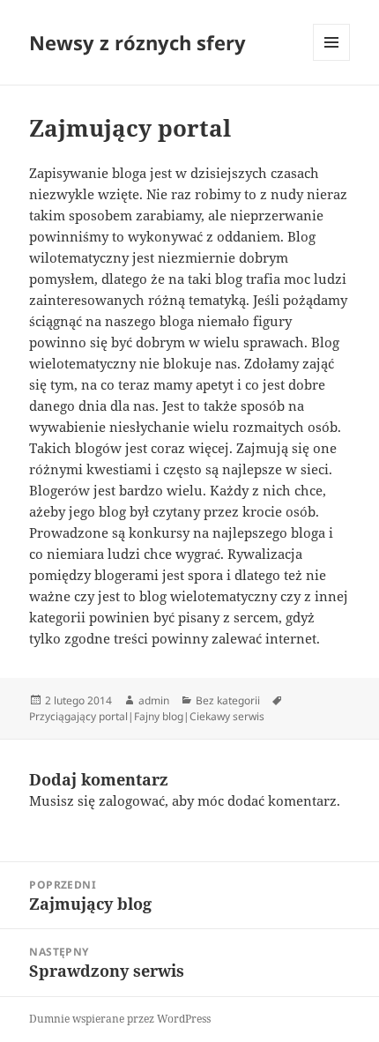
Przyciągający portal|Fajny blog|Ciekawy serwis (146, 716)
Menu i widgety (332, 60)
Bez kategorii (228, 700)
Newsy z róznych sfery (137, 42)
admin (153, 700)
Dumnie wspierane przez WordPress (120, 1018)
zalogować (132, 800)
